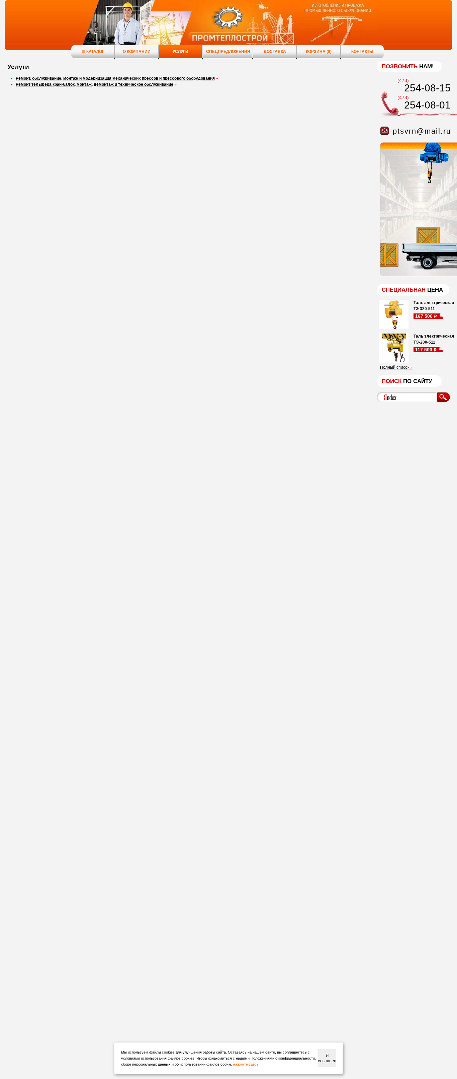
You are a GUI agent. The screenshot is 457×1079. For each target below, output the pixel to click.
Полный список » (396, 367)
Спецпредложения (228, 51)
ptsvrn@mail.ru (422, 131)
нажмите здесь (246, 1064)
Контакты (362, 51)
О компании (137, 51)
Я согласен (327, 1058)
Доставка (275, 51)
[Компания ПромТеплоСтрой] (228, 28)
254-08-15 (427, 87)
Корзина (319, 51)
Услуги (180, 51)
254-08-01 (427, 105)
